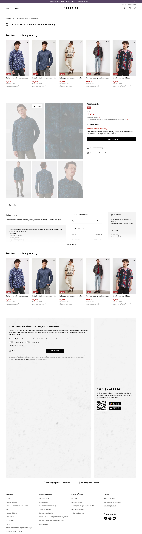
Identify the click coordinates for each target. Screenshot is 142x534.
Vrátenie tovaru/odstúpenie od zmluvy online (53, 517)
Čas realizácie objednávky (47, 506)
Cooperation (10, 520)
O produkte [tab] (12, 205)
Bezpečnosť (10, 517)
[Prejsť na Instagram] (109, 518)
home (17, 8)
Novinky (8, 12)
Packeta (74, 498)
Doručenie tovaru (44, 498)
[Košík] (134, 8)
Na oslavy (45, 12)
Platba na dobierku (77, 509)
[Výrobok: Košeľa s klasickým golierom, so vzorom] (98, 58)
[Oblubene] (130, 8)
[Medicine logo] (71, 8)
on (12, 8)
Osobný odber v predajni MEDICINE (82, 506)
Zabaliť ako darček (45, 509)
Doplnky (28, 12)
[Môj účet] (124, 8)
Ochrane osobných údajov (21, 359)
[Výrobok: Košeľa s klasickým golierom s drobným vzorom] (44, 58)
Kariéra (8, 524)
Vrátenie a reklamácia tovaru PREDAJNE (51, 520)
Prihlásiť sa (55, 351)
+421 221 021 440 (110, 498)
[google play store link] (115, 404)
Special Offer (36, 12)
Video (39, 106)
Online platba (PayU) (78, 513)
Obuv (22, 12)
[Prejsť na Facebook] (105, 518)
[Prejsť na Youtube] (114, 518)
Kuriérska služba (76, 502)
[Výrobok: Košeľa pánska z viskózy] (124, 58)
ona (7, 8)
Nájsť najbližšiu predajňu (90, 483)
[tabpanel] (71, 226)
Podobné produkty (111, 139)
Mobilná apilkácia (11, 502)
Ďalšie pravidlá (43, 524)
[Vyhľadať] (119, 8)
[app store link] (115, 408)
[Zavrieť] (134, 1)
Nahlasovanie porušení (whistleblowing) (19, 528)
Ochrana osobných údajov (14, 531)
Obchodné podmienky (46, 513)
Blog (7, 509)
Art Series (53, 12)
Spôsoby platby (44, 502)
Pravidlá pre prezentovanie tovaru (17, 506)
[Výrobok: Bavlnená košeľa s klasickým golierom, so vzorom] (17, 58)
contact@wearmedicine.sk (112, 502)
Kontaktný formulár (110, 506)
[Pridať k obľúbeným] (27, 41)
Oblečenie (15, 12)
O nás (8, 498)
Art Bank (60, 12)
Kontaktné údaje (11, 513)
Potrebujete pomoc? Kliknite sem (58, 483)
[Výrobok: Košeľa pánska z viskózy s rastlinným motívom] (71, 58)
